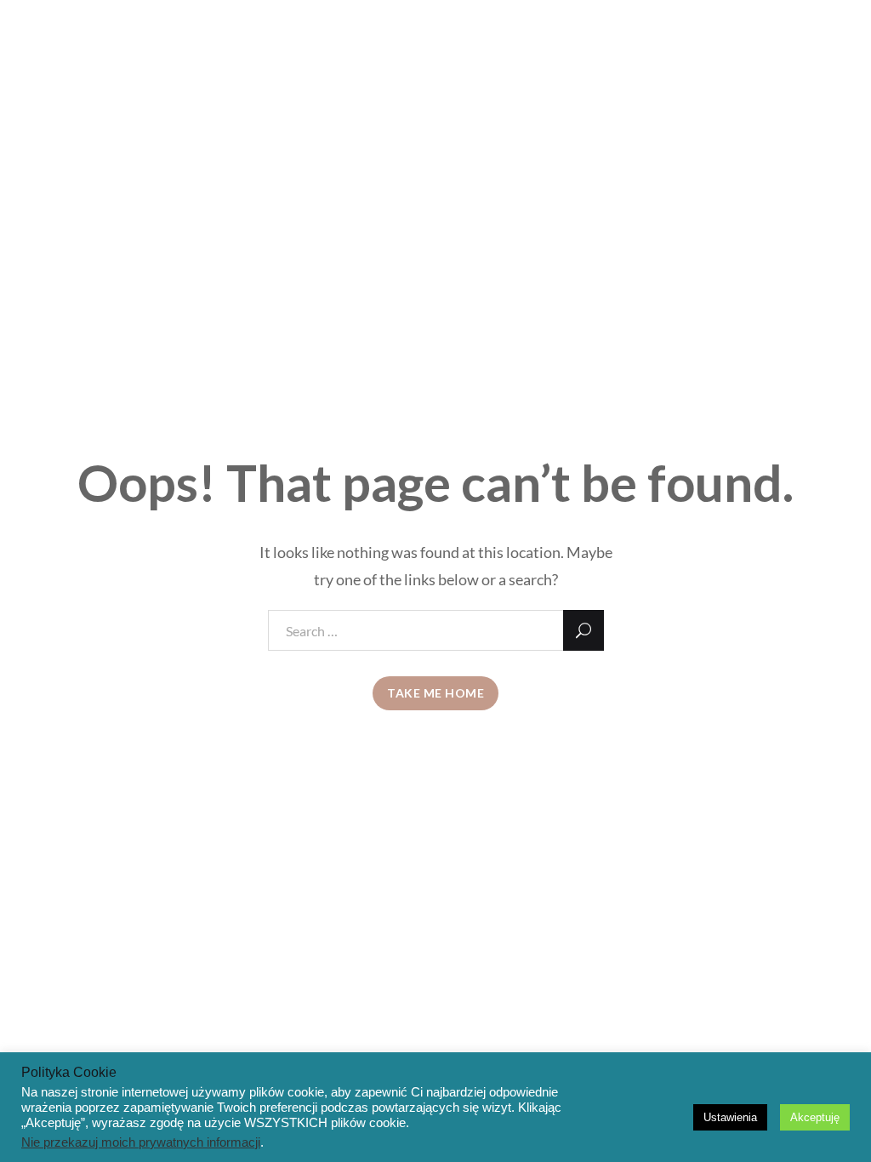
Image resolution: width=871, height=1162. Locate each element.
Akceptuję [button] (815, 1117)
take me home (435, 693)
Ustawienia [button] (730, 1117)
